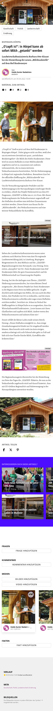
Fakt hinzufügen (26, 645)
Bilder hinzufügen (26, 579)
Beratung (21, 489)
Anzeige (7, 243)
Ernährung (7, 33)
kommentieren (10, 593)
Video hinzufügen (26, 584)
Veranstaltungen (31, 489)
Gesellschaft (8, 28)
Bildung (13, 489)
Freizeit (6, 489)
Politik (20, 28)
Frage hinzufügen (26, 550)
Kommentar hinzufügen (26, 564)
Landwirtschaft (33, 28)
